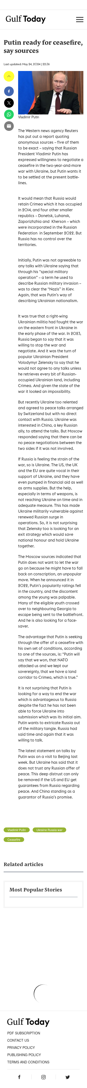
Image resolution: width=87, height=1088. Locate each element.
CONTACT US (18, 1040)
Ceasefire (13, 839)
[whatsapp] (9, 114)
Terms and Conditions (28, 1062)
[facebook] (9, 91)
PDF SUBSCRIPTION (23, 1033)
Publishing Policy (24, 1054)
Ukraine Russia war (49, 829)
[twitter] (9, 103)
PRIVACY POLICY (21, 1047)
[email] (9, 126)
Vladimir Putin (16, 829)
